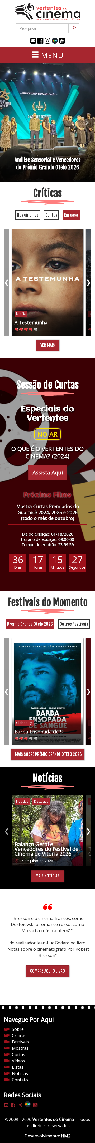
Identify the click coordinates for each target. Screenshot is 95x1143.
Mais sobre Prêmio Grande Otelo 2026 (48, 754)
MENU (51, 55)
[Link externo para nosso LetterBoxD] (55, 41)
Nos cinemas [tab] (28, 215)
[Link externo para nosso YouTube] (62, 40)
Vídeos (18, 1061)
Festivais (20, 1042)
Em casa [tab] (71, 215)
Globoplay (24, 722)
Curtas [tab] (51, 215)
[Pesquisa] (73, 28)
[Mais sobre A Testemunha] (47, 282)
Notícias (20, 1073)
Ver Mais (47, 345)
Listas (17, 1067)
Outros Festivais (74, 624)
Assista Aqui (47, 472)
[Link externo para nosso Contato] (33, 40)
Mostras (20, 1048)
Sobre (18, 1029)
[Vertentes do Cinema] (47, 11)
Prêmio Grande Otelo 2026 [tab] (30, 624)
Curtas (18, 1054)
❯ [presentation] (88, 282)
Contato (20, 1080)
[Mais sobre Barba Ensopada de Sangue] (47, 691)
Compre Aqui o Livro (47, 971)
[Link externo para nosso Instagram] (47, 40)
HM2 (65, 1136)
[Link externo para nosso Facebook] (40, 40)
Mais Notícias (47, 876)
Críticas (19, 1035)
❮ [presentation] (6, 282)
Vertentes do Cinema (53, 1119)
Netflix (21, 313)
